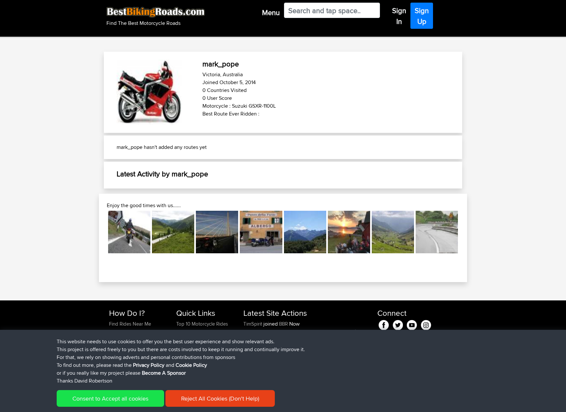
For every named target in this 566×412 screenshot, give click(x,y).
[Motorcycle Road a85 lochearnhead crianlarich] (129, 232)
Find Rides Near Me (130, 323)
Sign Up (422, 16)
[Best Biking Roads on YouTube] (412, 324)
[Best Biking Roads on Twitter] (397, 324)
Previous (98, 232)
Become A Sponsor (164, 373)
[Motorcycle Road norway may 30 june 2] (349, 232)
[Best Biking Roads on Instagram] (426, 324)
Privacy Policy (148, 365)
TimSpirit (253, 323)
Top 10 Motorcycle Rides (202, 323)
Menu (271, 12)
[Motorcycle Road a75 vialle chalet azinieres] (217, 232)
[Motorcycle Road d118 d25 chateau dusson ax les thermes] (305, 232)
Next (467, 232)
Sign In (399, 16)
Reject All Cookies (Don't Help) (220, 398)
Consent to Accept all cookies (110, 398)
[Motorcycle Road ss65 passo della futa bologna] (261, 232)
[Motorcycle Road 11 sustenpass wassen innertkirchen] (393, 232)
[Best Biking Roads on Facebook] (383, 324)
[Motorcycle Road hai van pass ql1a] (437, 232)
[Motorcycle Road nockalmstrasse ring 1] (173, 232)
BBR (283, 323)
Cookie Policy (191, 365)
